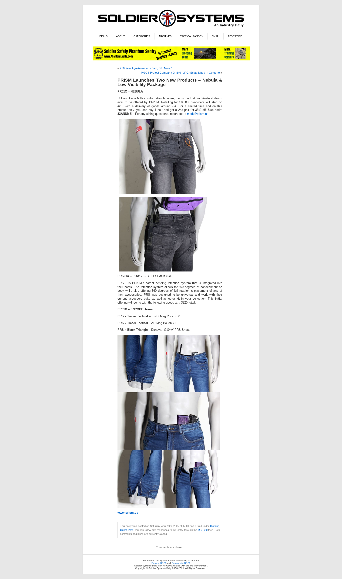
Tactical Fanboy (191, 36)
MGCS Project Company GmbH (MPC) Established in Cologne (180, 72)
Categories (142, 36)
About (120, 36)
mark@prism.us (197, 114)
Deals (103, 36)
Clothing (214, 526)
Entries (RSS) (158, 563)
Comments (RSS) (180, 563)
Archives (165, 36)
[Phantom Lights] (171, 59)
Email (215, 36)
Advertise (235, 36)
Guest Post (126, 530)
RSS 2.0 (203, 530)
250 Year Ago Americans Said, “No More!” (146, 68)
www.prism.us (127, 512)
